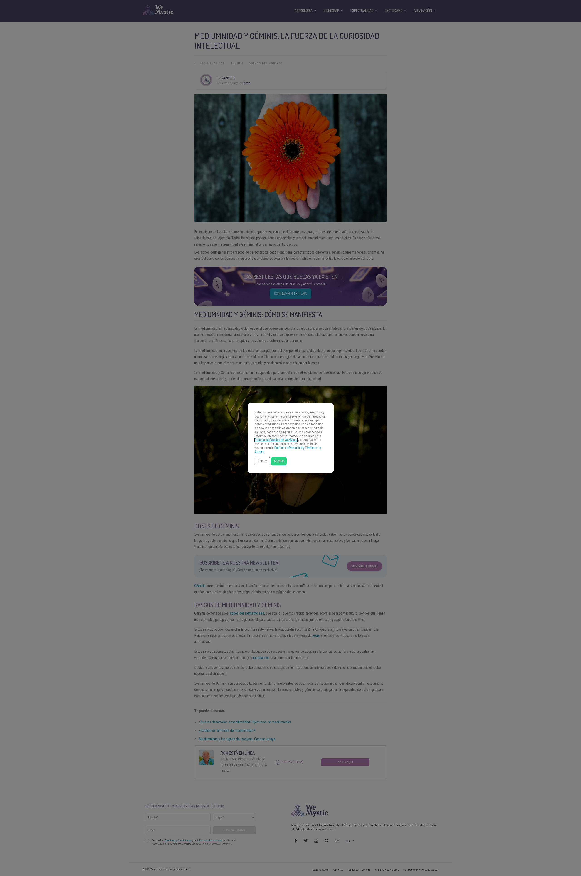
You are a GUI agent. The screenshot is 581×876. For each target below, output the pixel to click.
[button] (262, 461)
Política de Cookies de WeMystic (276, 440)
